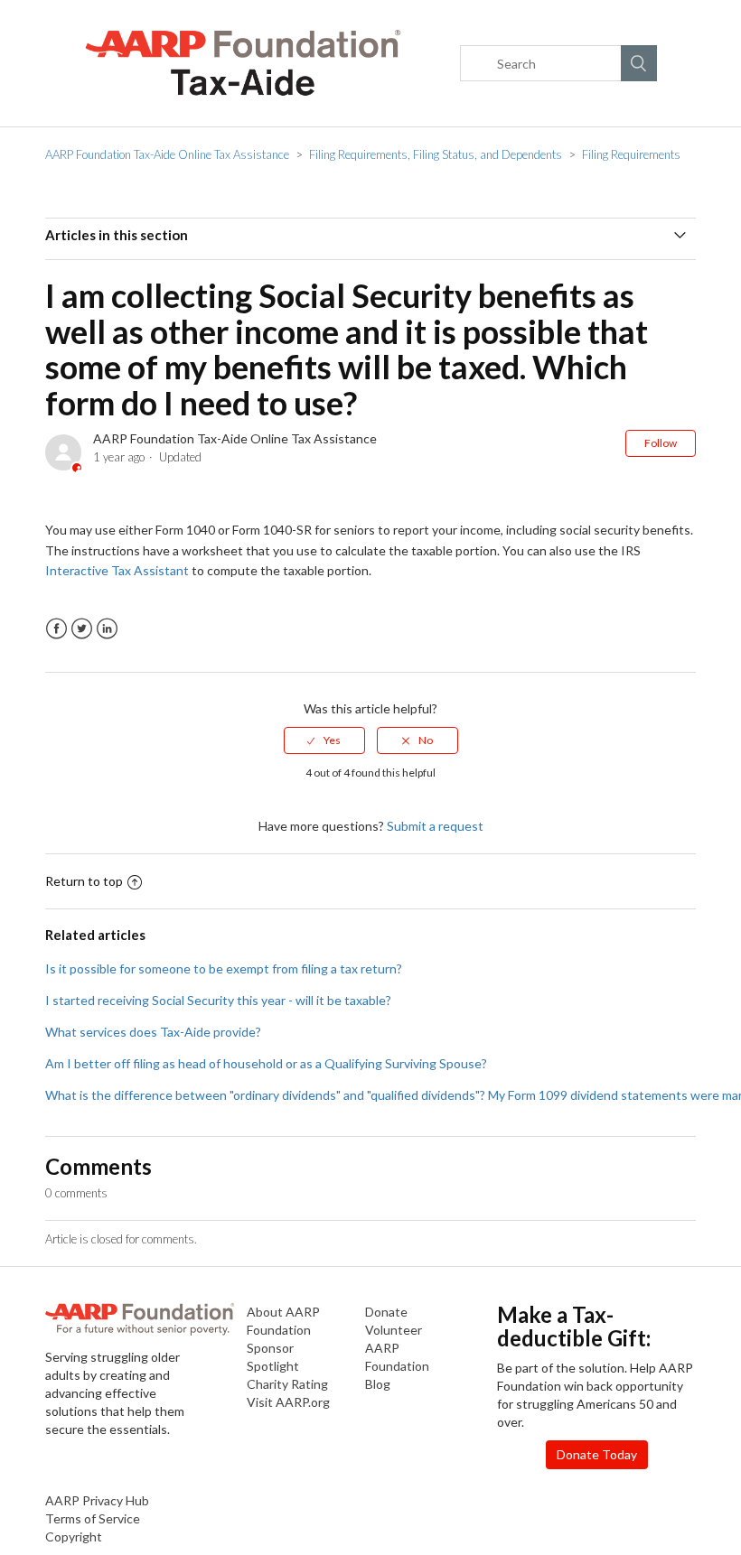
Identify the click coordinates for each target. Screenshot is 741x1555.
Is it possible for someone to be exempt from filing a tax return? (223, 968)
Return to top (84, 881)
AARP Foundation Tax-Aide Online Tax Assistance (167, 154)
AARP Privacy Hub (97, 1500)
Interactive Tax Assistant (117, 570)
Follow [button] (660, 443)
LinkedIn (107, 629)
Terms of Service (92, 1518)
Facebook (56, 629)
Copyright (73, 1536)
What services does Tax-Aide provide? (153, 1031)
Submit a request (435, 825)
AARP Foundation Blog (397, 1366)
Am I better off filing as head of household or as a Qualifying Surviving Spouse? (266, 1063)
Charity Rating (287, 1384)
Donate (386, 1311)
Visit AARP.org (288, 1402)
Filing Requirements (631, 154)
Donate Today (597, 1454)
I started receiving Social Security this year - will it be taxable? (218, 1000)
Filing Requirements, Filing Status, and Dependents (435, 154)
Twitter (81, 629)
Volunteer (393, 1329)
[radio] (324, 740)
